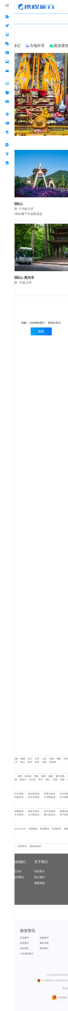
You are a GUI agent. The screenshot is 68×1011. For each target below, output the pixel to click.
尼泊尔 (32, 779)
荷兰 (41, 779)
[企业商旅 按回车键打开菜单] (7, 145)
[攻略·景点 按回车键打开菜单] (7, 93)
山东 (44, 758)
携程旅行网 (36, 7)
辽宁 (15, 762)
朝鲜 (43, 776)
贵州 (65, 758)
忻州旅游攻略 (19, 797)
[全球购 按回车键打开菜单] (7, 114)
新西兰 (23, 779)
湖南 (58, 758)
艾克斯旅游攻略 (52, 797)
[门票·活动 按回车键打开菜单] (7, 53)
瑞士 (48, 779)
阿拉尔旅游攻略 (36, 797)
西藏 (22, 758)
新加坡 (28, 776)
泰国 (19, 776)
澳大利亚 (60, 776)
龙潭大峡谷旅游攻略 (54, 793)
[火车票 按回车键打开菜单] (7, 35)
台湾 (37, 758)
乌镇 (44, 762)
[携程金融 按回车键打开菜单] (7, 132)
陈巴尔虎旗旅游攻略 (22, 793)
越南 (50, 776)
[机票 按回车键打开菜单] (7, 26)
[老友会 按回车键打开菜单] (7, 154)
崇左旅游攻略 (35, 793)
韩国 (36, 776)
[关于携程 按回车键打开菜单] (7, 163)
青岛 (37, 762)
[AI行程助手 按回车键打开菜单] (7, 84)
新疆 (15, 758)
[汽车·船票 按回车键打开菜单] (7, 62)
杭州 (30, 762)
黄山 (22, 762)
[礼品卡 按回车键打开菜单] (7, 123)
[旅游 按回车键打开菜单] (7, 44)
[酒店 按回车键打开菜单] (7, 17)
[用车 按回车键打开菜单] (7, 71)
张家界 (52, 762)
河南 (51, 758)
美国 (62, 779)
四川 (30, 758)
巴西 (55, 779)
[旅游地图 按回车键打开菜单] (7, 102)
